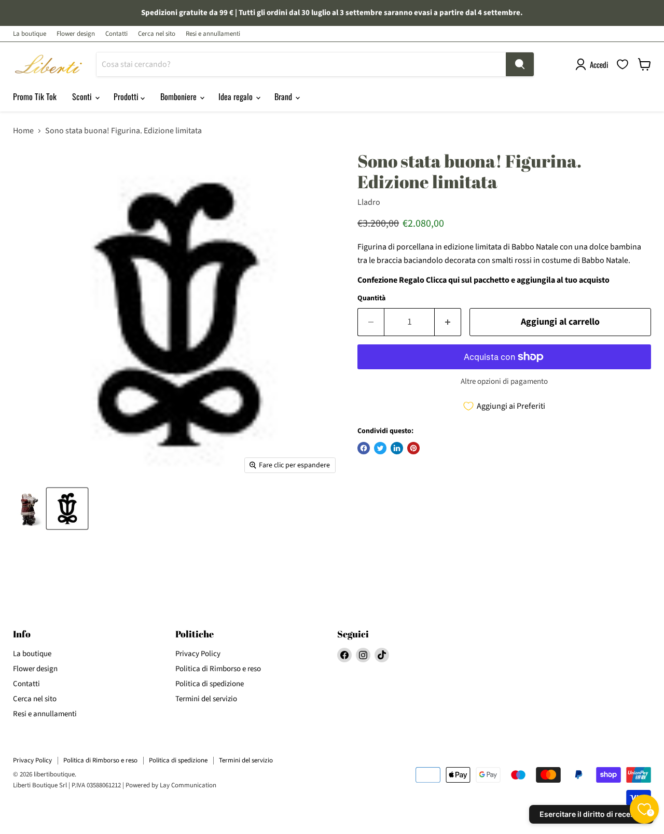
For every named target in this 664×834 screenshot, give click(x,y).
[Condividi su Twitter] (380, 448)
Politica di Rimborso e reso (218, 668)
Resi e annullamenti (213, 34)
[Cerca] (520, 64)
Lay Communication (188, 785)
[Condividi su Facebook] (363, 448)
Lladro (368, 202)
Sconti (83, 96)
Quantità (371, 298)
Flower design (76, 34)
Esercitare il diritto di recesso (591, 814)
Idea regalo (236, 96)
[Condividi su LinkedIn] (397, 448)
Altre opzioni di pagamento (504, 381)
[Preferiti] (622, 64)
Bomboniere (179, 96)
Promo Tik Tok (35, 96)
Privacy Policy (197, 653)
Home (23, 130)
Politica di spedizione (209, 683)
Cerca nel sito (156, 34)
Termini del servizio (206, 698)
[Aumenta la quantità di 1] (448, 322)
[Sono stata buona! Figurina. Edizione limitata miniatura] (28, 508)
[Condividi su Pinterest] (413, 448)
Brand (284, 96)
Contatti (116, 34)
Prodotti (127, 96)
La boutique (29, 34)
